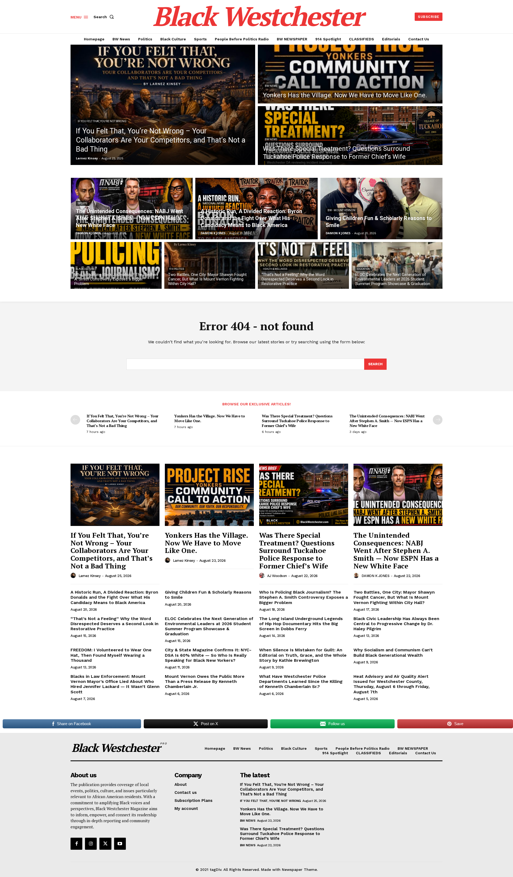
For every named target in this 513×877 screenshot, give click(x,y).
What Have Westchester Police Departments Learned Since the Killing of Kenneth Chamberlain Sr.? (301, 681)
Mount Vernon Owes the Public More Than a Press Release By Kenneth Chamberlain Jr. (204, 681)
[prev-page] (75, 420)
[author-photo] (74, 576)
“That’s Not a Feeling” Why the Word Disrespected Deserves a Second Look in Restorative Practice (114, 623)
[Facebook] (76, 843)
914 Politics (176, 269)
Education (363, 269)
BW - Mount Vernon (341, 210)
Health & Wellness (275, 269)
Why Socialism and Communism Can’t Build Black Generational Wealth (393, 652)
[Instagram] (91, 843)
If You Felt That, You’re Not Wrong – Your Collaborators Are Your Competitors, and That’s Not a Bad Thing (122, 420)
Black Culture (85, 269)
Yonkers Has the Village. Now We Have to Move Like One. (209, 418)
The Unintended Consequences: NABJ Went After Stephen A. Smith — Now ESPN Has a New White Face (387, 420)
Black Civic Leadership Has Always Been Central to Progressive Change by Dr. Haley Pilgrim (396, 623)
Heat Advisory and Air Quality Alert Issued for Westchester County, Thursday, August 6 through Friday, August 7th (391, 684)
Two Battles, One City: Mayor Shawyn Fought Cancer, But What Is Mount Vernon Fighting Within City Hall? (394, 597)
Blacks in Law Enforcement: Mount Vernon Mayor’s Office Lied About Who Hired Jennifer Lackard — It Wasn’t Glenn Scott (115, 684)
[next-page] (437, 420)
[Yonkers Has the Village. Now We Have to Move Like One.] (350, 74)
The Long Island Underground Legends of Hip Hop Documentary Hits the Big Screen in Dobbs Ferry (301, 623)
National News (213, 203)
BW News (271, 85)
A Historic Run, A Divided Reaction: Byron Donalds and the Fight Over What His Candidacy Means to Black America (114, 597)
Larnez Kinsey (90, 576)
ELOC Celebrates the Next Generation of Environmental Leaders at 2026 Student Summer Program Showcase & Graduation (209, 626)
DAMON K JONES (376, 576)
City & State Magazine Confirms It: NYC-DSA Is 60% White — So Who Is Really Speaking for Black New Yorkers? (208, 655)
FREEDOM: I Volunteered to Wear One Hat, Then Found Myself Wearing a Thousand (111, 655)
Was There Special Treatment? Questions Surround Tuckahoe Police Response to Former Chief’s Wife (297, 420)
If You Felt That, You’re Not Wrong (102, 121)
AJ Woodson (277, 576)
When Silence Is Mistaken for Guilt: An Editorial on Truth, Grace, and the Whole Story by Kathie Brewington (303, 655)
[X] (105, 843)
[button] (105, 16)
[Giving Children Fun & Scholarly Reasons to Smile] (381, 208)
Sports (82, 203)
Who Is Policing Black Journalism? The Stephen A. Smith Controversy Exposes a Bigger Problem (303, 597)
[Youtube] (120, 843)
